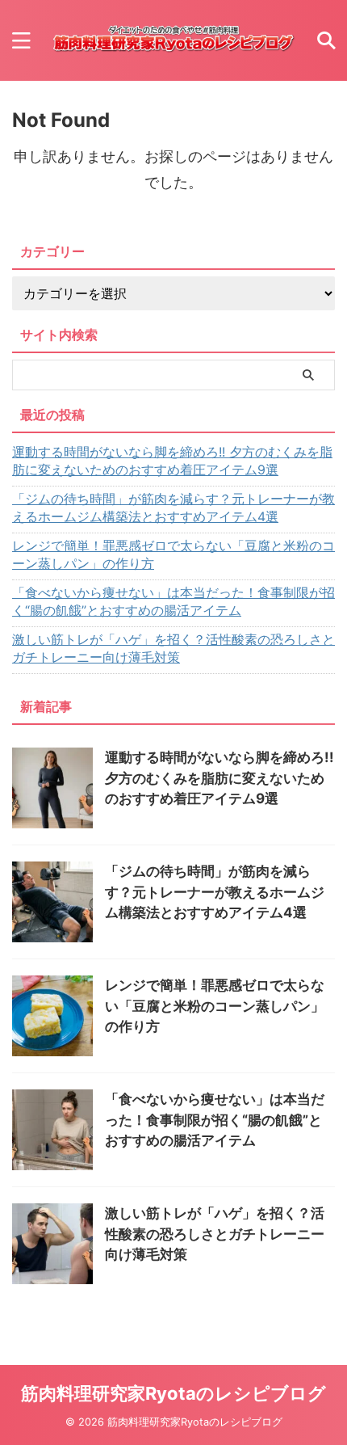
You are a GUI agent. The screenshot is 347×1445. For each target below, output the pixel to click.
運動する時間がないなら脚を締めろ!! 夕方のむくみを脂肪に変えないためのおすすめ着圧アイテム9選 (172, 461)
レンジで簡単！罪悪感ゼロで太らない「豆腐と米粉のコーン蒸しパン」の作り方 (173, 554)
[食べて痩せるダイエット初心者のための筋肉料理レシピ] (173, 40)
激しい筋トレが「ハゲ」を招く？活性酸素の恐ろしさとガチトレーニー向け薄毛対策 (173, 648)
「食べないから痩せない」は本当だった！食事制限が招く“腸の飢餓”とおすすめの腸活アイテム (173, 601)
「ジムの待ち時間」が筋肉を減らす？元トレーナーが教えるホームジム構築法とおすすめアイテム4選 (173, 507)
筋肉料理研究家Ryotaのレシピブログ (173, 1393)
